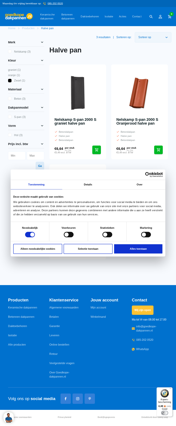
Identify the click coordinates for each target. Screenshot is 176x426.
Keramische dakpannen (47, 16)
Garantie (54, 326)
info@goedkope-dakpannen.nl (146, 328)
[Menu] (170, 389)
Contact (137, 16)
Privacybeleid (64, 417)
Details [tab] (88, 184)
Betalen (54, 316)
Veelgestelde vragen (61, 363)
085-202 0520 (55, 3)
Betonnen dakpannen (68, 16)
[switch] (69, 234)
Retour (53, 353)
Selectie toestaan (88, 248)
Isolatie (109, 16)
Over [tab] (139, 184)
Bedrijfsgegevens (106, 417)
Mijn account (98, 307)
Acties (122, 16)
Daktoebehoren (90, 16)
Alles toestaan (138, 248)
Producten (28, 28)
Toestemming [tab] (36, 184)
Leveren (54, 335)
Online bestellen (59, 344)
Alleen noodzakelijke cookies (37, 248)
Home (11, 28)
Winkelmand (98, 316)
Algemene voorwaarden (64, 307)
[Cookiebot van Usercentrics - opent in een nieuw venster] (148, 174)
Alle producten (17, 344)
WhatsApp (142, 349)
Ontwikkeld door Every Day (154, 417)
